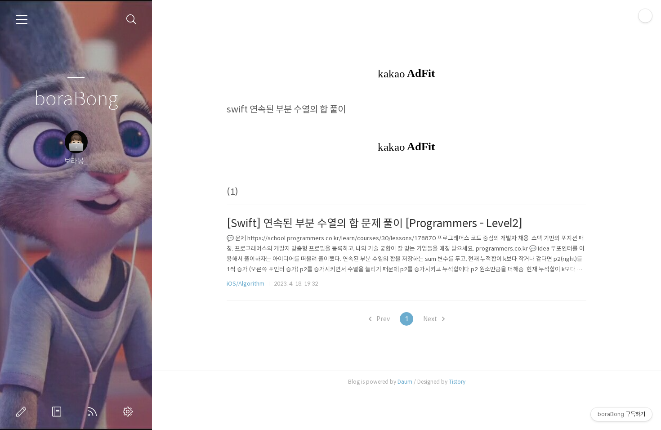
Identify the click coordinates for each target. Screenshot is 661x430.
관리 (129, 412)
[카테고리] (21, 19)
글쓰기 (23, 412)
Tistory (457, 381)
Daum (404, 381)
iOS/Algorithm (245, 283)
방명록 (58, 412)
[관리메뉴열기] (645, 15)
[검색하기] (131, 19)
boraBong (76, 99)
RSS (94, 412)
